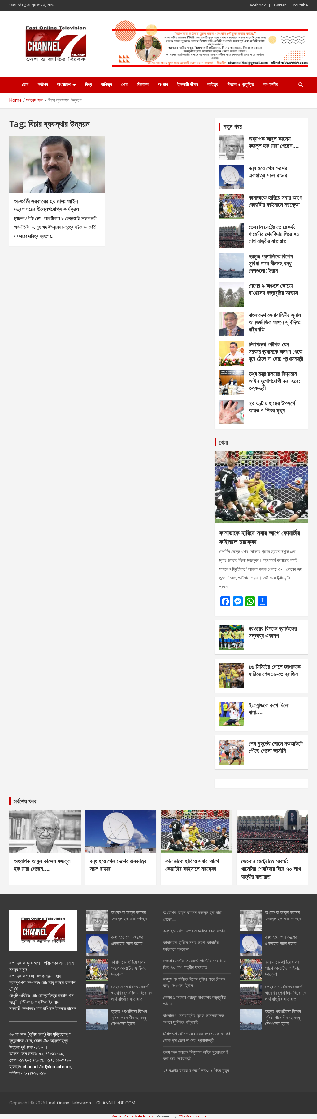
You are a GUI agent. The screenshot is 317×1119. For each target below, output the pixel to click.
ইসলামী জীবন (187, 84)
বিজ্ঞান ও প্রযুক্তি (241, 84)
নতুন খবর (233, 126)
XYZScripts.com (192, 1116)
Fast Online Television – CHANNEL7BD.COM (90, 1103)
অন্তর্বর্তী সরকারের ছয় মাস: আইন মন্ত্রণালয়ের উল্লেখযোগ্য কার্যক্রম (46, 205)
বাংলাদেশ (64, 84)
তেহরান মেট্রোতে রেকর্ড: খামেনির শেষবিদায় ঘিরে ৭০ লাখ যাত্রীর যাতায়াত (274, 234)
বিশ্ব (88, 84)
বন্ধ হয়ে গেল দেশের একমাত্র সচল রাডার (268, 171)
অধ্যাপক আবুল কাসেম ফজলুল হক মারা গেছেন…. (274, 142)
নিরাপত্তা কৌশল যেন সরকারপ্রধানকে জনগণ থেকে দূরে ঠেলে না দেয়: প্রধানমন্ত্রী (276, 351)
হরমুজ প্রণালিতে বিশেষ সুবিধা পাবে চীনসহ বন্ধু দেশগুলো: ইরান (271, 263)
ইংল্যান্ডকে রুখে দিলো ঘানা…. (269, 708)
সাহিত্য (212, 84)
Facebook (257, 5)
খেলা (124, 84)
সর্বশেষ (43, 84)
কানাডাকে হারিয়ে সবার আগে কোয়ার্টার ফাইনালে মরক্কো (275, 201)
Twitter (279, 5)
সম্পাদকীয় (270, 84)
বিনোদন (143, 84)
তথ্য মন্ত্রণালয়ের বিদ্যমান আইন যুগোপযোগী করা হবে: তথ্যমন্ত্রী (274, 381)
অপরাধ (163, 84)
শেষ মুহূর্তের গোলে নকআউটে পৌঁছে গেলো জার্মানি (276, 747)
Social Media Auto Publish (133, 1116)
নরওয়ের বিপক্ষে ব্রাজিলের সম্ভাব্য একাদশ (273, 631)
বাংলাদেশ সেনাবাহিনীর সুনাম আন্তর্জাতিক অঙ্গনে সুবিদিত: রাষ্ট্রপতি (275, 322)
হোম (25, 84)
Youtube (300, 5)
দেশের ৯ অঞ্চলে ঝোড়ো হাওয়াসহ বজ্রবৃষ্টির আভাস (273, 289)
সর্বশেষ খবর (25, 801)
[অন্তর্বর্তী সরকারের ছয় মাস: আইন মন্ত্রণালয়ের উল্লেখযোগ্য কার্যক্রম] (57, 164)
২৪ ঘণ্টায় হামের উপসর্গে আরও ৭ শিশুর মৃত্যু (272, 406)
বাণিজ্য (106, 84)
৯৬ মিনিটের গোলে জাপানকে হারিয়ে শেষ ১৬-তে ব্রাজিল (275, 670)
